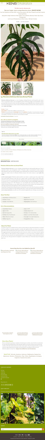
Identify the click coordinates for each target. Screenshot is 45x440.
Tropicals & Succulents (25, 357)
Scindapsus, (39, 356)
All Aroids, (13, 354)
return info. (3, 373)
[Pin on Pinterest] (10, 154)
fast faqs (2, 370)
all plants (4, 151)
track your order (4, 376)
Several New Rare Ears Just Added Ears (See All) (22, 248)
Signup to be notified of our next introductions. (26, 348)
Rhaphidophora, (32, 356)
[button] (2, 3)
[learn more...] (22, 408)
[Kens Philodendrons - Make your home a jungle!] (22, 3)
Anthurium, (24, 354)
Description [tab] (5, 161)
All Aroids (10, 149)
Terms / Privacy (21, 436)
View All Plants (28, 436)
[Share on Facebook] (2, 154)
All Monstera (14, 149)
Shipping (15, 436)
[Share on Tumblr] (12, 154)
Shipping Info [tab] (15, 161)
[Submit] (43, 429)
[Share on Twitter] (6, 154)
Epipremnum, (6, 356)
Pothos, (27, 356)
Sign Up (3, 131)
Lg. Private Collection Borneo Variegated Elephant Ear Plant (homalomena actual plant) (22, 333)
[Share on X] (4, 154)
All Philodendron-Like (20, 149)
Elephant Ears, (37, 354)
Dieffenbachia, (30, 354)
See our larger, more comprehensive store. (22, 10)
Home (17, 21)
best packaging (4, 374)
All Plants (25, 149)
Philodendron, (18, 356)
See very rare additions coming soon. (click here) (10, 124)
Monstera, (12, 356)
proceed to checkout (5, 377)
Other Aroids (29, 149)
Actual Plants (25, 21)
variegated (10, 151)
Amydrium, (18, 354)
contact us (3, 371)
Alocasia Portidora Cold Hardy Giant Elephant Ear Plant (7, 333)
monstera (7, 151)
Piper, (23, 356)
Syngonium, (17, 357)
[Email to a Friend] (8, 154)
